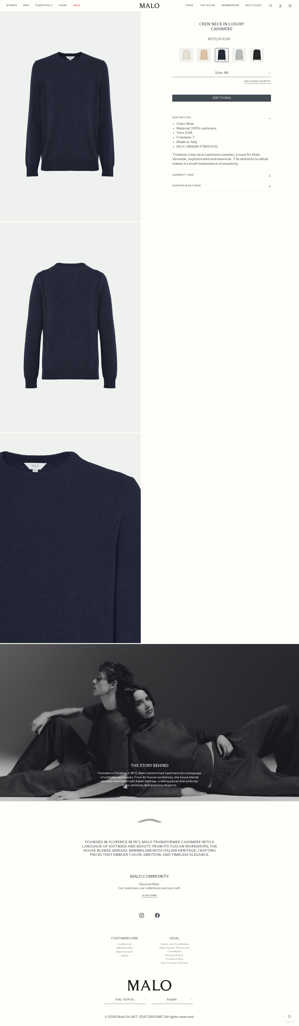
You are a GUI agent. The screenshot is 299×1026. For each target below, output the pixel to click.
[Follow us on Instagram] (141, 915)
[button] (186, 55)
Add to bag (221, 97)
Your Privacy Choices (174, 963)
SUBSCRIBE (149, 895)
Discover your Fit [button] (257, 81)
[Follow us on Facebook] (157, 915)
